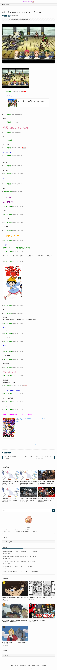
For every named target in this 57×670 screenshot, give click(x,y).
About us (33, 665)
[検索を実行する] (53, 510)
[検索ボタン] (55, 1)
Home (12, 665)
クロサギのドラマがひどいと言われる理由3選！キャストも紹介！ (19, 562)
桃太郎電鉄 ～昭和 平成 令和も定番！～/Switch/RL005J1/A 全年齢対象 (30, 418)
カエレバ (21, 419)
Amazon (22, 421)
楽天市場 (18, 421)
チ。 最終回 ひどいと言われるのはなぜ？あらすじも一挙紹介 (18, 567)
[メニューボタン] (1, 1)
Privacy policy (23, 665)
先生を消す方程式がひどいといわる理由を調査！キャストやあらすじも (20, 552)
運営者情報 (44, 665)
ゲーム (5, 15)
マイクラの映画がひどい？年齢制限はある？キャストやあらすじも (19, 557)
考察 (9, 15)
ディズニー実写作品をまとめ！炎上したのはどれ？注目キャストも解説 (20, 572)
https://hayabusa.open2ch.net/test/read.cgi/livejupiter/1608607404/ (41, 444)
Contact (28, 665)
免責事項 (38, 665)
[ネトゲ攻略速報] (28, 1)
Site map (16, 665)
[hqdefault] (15, 87)
